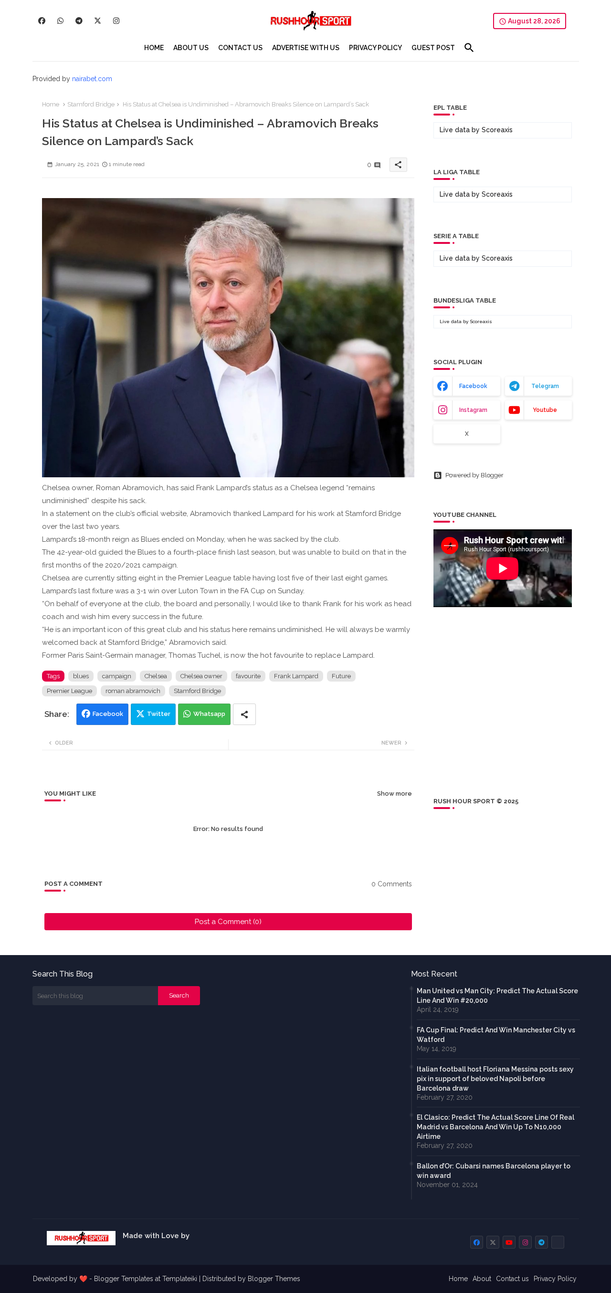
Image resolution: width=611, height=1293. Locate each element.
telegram (545, 386)
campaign (116, 676)
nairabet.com (92, 79)
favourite (248, 676)
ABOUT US (191, 48)
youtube (545, 410)
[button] (469, 47)
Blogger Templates (123, 1278)
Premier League (69, 690)
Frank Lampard (296, 676)
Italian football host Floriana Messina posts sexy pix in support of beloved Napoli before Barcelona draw (495, 1078)
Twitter (158, 713)
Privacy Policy (555, 1278)
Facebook (108, 713)
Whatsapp (209, 713)
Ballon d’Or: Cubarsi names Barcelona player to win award (493, 1170)
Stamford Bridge (91, 104)
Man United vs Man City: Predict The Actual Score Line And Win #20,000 (497, 995)
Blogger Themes (274, 1278)
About (482, 1278)
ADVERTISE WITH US (305, 48)
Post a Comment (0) (228, 921)
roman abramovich (132, 690)
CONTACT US (240, 48)
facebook (473, 386)
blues (81, 676)
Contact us (512, 1278)
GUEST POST (433, 48)
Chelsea (156, 676)
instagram (473, 410)
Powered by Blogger (474, 475)
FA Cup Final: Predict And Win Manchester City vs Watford (496, 1034)
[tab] (154, 47)
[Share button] (244, 714)
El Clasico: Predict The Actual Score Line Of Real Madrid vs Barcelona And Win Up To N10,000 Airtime (495, 1127)
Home (50, 104)
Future (341, 676)
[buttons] (42, 20)
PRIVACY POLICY (375, 48)
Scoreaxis (497, 130)
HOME (154, 48)
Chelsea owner (201, 676)
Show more (394, 793)
